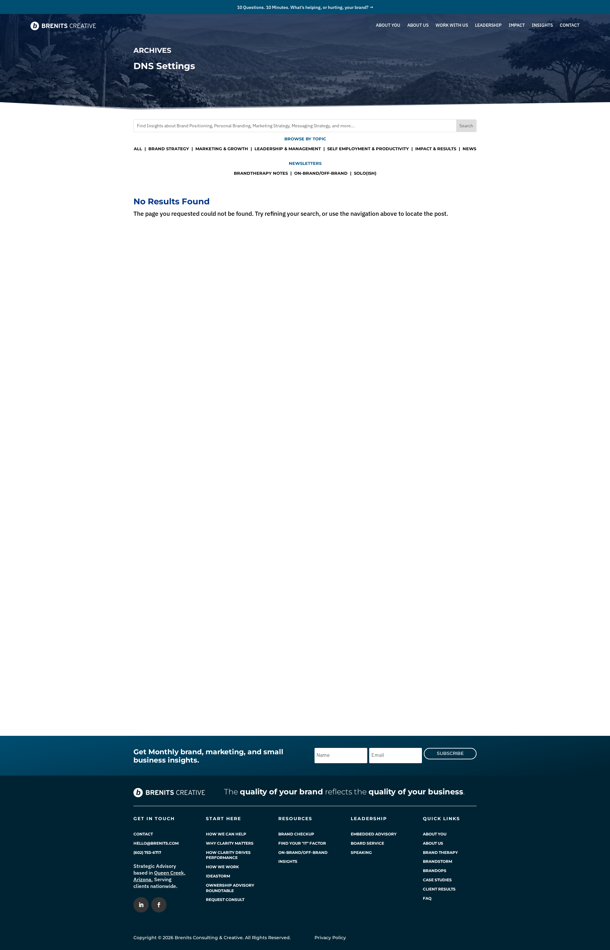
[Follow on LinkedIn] (141, 904)
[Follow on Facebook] (158, 904)
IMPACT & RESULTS (435, 148)
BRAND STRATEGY (168, 148)
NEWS (469, 148)
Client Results (439, 889)
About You (434, 834)
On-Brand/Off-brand (303, 852)
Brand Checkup (296, 834)
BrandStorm (437, 861)
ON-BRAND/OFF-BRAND (321, 173)
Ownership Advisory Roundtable (230, 888)
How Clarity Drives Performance (228, 855)
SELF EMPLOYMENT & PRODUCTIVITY (368, 148)
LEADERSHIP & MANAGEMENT (287, 148)
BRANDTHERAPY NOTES (261, 173)
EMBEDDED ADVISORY (373, 834)
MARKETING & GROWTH (221, 148)
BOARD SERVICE (367, 843)
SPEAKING (361, 852)
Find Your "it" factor (302, 843)
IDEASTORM (218, 876)
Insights (287, 861)
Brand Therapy (440, 852)
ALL (138, 148)
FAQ (427, 898)
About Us (433, 843)
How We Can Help (226, 834)
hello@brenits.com (156, 843)
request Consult (225, 899)
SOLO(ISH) (365, 173)
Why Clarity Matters (230, 843)
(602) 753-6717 (147, 852)
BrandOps (434, 870)
